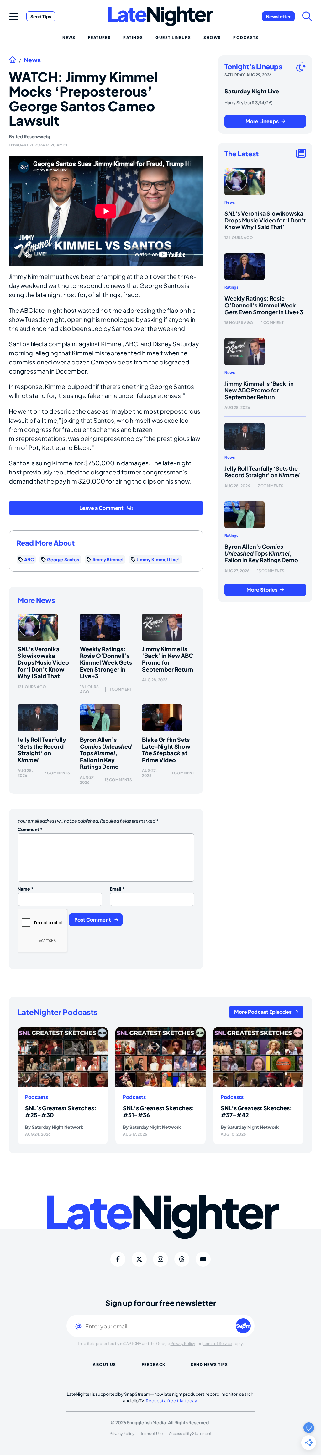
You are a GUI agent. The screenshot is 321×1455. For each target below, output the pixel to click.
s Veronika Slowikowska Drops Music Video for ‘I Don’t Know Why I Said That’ (43, 662)
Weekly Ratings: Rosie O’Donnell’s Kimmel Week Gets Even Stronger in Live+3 (106, 662)
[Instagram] (160, 1259)
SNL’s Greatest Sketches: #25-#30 (60, 1111)
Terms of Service (217, 1343)
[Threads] (181, 1259)
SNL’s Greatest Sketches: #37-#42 (256, 1111)
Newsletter (278, 16)
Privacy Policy (183, 1343)
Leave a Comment (101, 508)
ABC (29, 559)
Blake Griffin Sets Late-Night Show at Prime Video (166, 749)
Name (26, 889)
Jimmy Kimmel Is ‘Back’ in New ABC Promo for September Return (167, 659)
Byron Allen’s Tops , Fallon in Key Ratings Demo (106, 753)
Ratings (231, 287)
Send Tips (40, 16)
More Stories (261, 589)
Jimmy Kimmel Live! (158, 559)
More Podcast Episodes (263, 1011)
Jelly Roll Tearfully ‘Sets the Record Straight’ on (42, 749)
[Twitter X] (139, 1259)
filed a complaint (54, 344)
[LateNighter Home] (160, 16)
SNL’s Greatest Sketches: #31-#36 (158, 1111)
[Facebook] (117, 1259)
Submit (243, 1325)
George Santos (63, 559)
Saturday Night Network (57, 1127)
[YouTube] (203, 1259)
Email (117, 889)
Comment (30, 829)
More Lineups (262, 121)
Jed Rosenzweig (32, 136)
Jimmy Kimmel (108, 559)
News (32, 60)
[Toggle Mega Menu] (14, 16)
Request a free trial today (171, 1400)
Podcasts (36, 1097)
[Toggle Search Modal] (307, 16)
